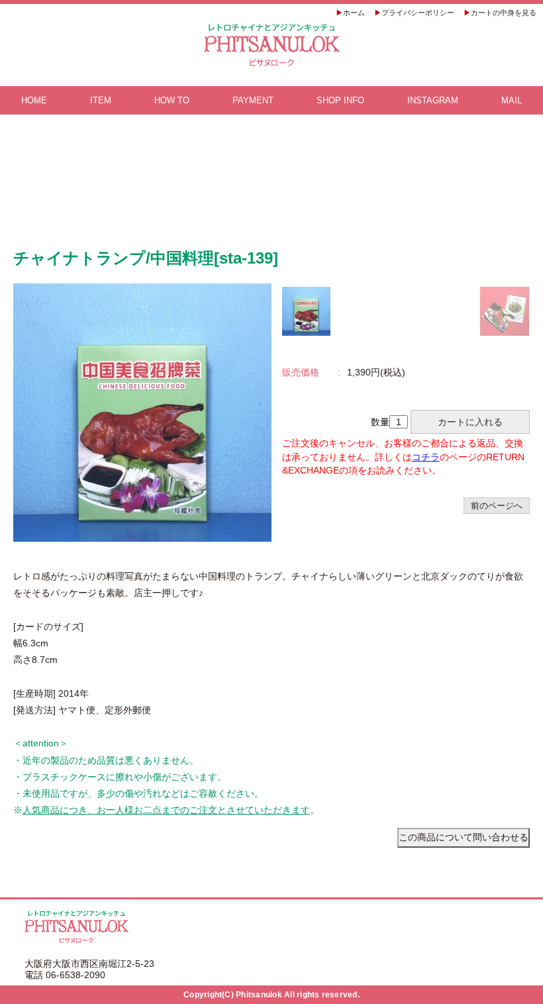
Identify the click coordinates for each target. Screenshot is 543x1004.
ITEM (100, 100)
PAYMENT (252, 100)
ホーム (354, 13)
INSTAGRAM (432, 100)
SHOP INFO (340, 100)
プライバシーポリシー (417, 13)
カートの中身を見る (503, 13)
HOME (34, 100)
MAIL (511, 100)
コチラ (426, 457)
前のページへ (496, 506)
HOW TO (171, 100)
